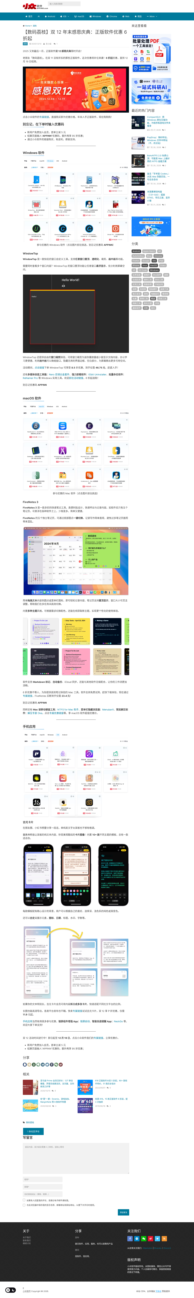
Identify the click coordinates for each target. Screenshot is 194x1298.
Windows (96, 16)
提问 (77, 1250)
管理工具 (144, 298)
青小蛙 (48, 44)
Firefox (136, 260)
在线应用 (137, 279)
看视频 (165, 294)
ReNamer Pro (30, 378)
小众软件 (27, 1291)
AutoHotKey (138, 256)
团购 (25, 44)
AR (159, 251)
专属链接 (44, 117)
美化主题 (148, 303)
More (152, 16)
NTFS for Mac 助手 (68, 709)
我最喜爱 (148, 284)
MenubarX (108, 709)
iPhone (136, 265)
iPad (161, 260)
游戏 (146, 294)
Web (127, 16)
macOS (80, 16)
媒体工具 (148, 279)
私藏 (135, 298)
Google (146, 260)
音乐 (153, 308)
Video (163, 265)
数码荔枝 (30, 1122)
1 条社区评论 (33, 1131)
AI (39, 16)
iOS (64, 16)
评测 (157, 303)
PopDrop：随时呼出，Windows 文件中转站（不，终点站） (158, 140)
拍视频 (143, 289)
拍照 (135, 289)
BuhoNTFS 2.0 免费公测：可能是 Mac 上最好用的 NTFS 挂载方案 (158, 158)
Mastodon (147, 1248)
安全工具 (159, 279)
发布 (77, 1237)
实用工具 (137, 284)
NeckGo (118, 1021)
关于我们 (27, 1237)
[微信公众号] (143, 1238)
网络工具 (137, 303)
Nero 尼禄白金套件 (59, 374)
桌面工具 (164, 289)
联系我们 (27, 1240)
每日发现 (137, 294)
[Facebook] (130, 1238)
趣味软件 (137, 308)
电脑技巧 (155, 294)
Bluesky (158, 1248)
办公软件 (157, 275)
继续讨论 (27, 1243)
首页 (30, 16)
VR (134, 270)
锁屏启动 (85, 1021)
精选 (139, 16)
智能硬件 (153, 289)
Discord (167, 1248)
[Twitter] (157, 1238)
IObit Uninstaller (97, 374)
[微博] (150, 1238)
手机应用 (27, 1021)
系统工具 (162, 298)
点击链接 (39, 367)
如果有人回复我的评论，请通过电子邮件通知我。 (48, 1200)
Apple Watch (149, 251)
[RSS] (164, 1238)
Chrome (113, 16)
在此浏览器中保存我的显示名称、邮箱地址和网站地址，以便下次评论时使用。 (61, 1205)
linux (145, 265)
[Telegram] (136, 1238)
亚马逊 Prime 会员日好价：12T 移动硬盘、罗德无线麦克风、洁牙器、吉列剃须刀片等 (57, 1083)
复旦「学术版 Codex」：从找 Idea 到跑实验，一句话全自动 (158, 176)
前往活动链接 (76, 378)
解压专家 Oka (35, 713)
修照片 (147, 275)
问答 (146, 308)
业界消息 (137, 275)
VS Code (143, 270)
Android (51, 16)
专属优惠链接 (56, 713)
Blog (149, 256)
